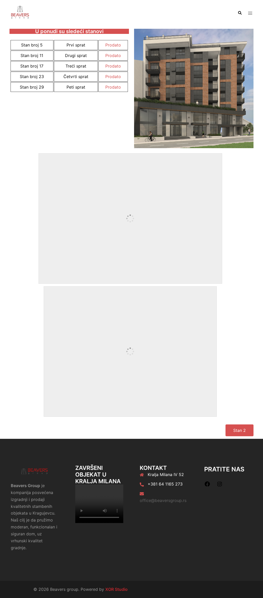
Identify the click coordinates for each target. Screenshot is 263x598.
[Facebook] (207, 485)
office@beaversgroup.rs (163, 500)
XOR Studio (116, 589)
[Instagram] (220, 485)
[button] (240, 13)
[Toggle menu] (250, 13)
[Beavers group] (20, 12)
